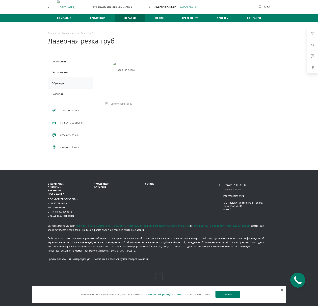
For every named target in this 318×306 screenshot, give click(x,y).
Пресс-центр (56, 193)
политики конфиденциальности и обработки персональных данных (114, 225)
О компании (59, 61)
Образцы (58, 83)
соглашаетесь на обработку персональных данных (221, 225)
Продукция (101, 183)
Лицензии (54, 187)
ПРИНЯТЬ (228, 294)
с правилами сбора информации (162, 294)
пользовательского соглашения (171, 225)
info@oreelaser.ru (233, 195)
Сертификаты (60, 72)
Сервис (149, 183)
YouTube (159, 276)
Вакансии (57, 93)
